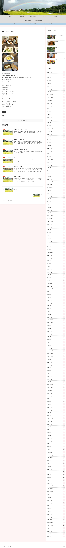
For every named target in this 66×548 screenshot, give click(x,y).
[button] (63, 30)
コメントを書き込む (22, 120)
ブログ (5, 111)
